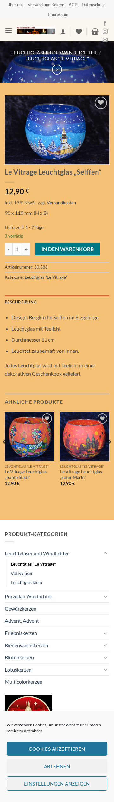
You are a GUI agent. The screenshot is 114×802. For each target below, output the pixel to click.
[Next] (109, 454)
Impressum (58, 14)
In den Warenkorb (67, 249)
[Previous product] (57, 69)
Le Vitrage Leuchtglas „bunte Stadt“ (26, 474)
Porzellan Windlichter (28, 596)
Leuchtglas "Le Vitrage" (57, 58)
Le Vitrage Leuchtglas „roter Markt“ (81, 474)
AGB (73, 4)
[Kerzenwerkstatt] (36, 30)
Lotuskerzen (18, 670)
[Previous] (5, 454)
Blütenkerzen (19, 657)
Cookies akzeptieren (57, 749)
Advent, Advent (22, 621)
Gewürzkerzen (20, 609)
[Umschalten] (105, 553)
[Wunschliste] (79, 32)
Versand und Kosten (46, 4)
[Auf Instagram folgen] (105, 31)
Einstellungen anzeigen (57, 783)
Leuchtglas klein (26, 582)
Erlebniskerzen (21, 633)
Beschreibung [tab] (20, 301)
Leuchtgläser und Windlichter (54, 52)
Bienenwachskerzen (26, 645)
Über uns (15, 4)
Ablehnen (57, 766)
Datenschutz (93, 4)
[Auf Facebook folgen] (105, 23)
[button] (8, 30)
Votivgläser (22, 573)
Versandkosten (61, 202)
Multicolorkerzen (23, 682)
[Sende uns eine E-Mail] (105, 40)
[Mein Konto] (63, 32)
